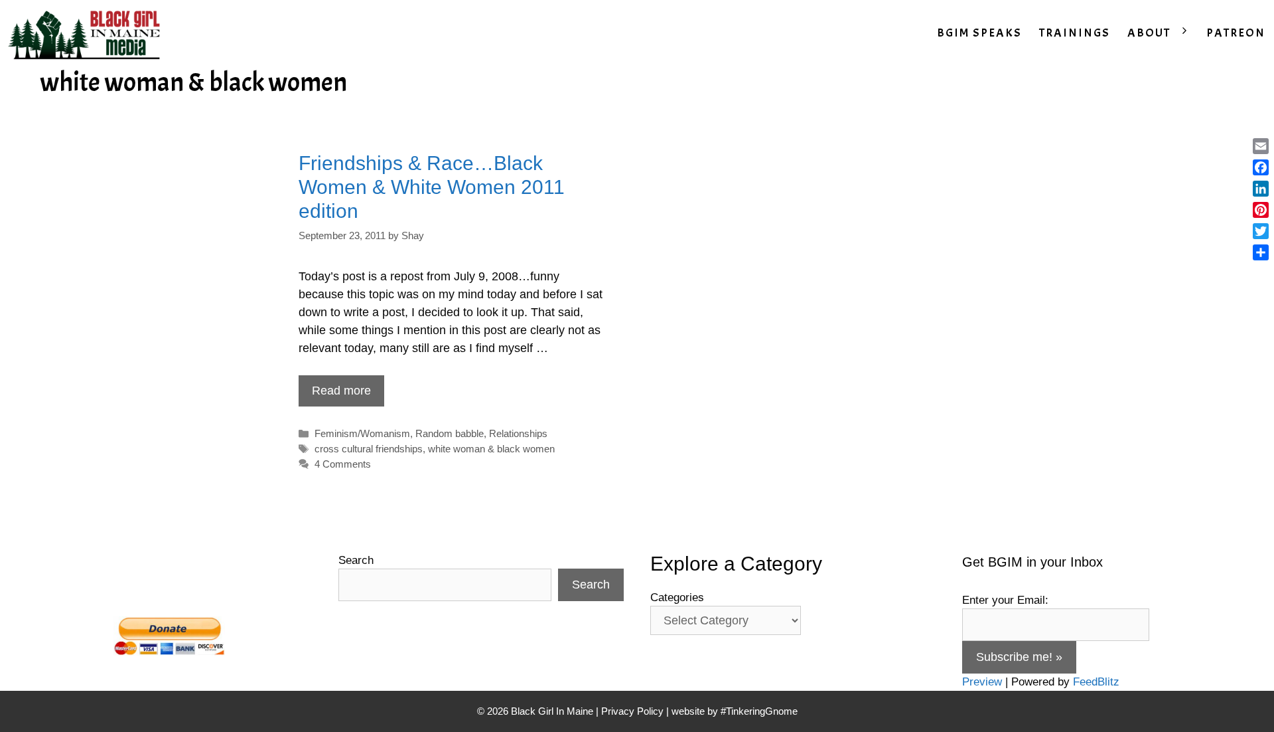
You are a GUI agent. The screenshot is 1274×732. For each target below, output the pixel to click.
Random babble (449, 433)
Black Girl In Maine (553, 711)
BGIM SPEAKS (979, 33)
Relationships (518, 433)
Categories (677, 597)
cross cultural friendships (369, 448)
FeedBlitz (1096, 682)
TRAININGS (1074, 33)
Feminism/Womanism (362, 433)
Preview (982, 682)
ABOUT (1148, 33)
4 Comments (343, 464)
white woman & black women (491, 448)
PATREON (1235, 33)
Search (356, 560)
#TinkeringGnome (759, 711)
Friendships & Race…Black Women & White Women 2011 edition (432, 187)
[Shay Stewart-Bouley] (87, 33)
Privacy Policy (632, 711)
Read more (341, 390)
